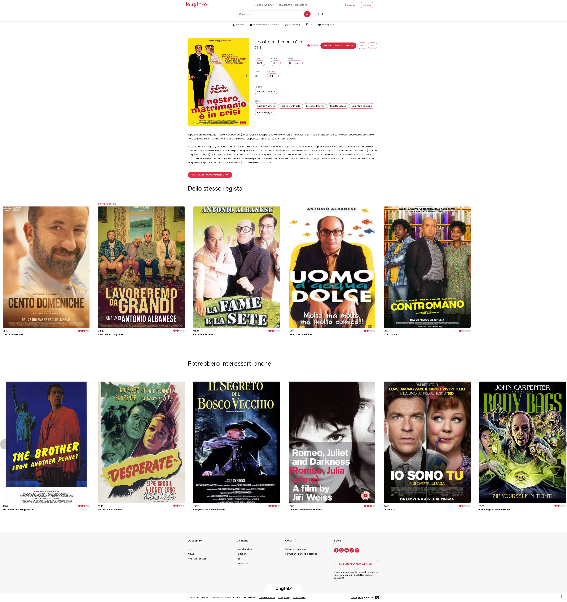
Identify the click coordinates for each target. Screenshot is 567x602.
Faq (238, 558)
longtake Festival (197, 558)
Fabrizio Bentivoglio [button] (290, 106)
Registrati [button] (350, 5)
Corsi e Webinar (264, 4)
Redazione (242, 553)
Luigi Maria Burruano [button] (362, 106)
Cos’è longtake (244, 549)
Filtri (322, 14)
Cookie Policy (299, 597)
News (191, 553)
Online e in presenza (296, 549)
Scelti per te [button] (328, 24)
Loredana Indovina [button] (315, 106)
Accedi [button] (367, 5)
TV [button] (310, 24)
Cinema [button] (240, 24)
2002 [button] (259, 63)
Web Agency (357, 597)
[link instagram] (341, 550)
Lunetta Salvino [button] (338, 106)
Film (190, 549)
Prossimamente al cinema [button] (266, 24)
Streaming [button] (294, 24)
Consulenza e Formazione (292, 4)
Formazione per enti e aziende (301, 553)
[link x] (357, 550)
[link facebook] (336, 550)
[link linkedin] (347, 550)
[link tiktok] (352, 550)
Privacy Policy (284, 597)
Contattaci (242, 563)
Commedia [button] (294, 63)
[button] (338, 46)
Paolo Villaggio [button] (264, 112)
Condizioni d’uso (267, 597)
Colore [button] (272, 76)
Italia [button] (275, 63)
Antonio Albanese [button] (266, 91)
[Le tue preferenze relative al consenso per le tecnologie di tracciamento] (562, 597)
